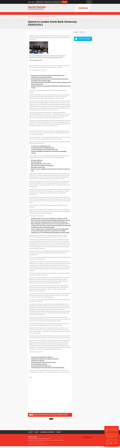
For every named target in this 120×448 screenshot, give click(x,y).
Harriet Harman (37, 7)
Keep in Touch (31, 2)
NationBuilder (34, 443)
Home (29, 16)
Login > (89, 2)
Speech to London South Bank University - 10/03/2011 (43, 16)
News (36, 432)
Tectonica (47, 443)
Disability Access (32, 441)
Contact (58, 432)
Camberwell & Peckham (47, 432)
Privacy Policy (39, 441)
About (30, 432)
